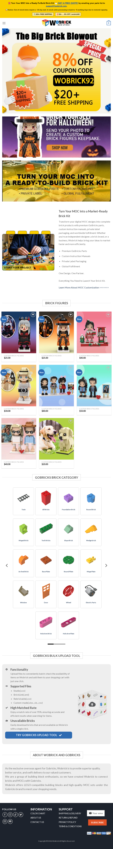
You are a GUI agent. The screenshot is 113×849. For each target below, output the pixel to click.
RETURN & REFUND (68, 817)
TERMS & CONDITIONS (70, 826)
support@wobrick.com (56, 6)
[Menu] (4, 23)
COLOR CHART (37, 813)
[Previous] (7, 565)
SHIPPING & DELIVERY (70, 813)
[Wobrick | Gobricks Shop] (56, 23)
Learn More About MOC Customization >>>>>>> (84, 287)
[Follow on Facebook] (5, 814)
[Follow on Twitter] (20, 814)
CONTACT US (37, 822)
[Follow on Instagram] (10, 814)
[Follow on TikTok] (15, 814)
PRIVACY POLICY (67, 822)
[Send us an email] (5, 821)
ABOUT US (35, 817)
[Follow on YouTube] (10, 821)
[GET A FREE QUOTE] (68, 3)
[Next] (106, 565)
